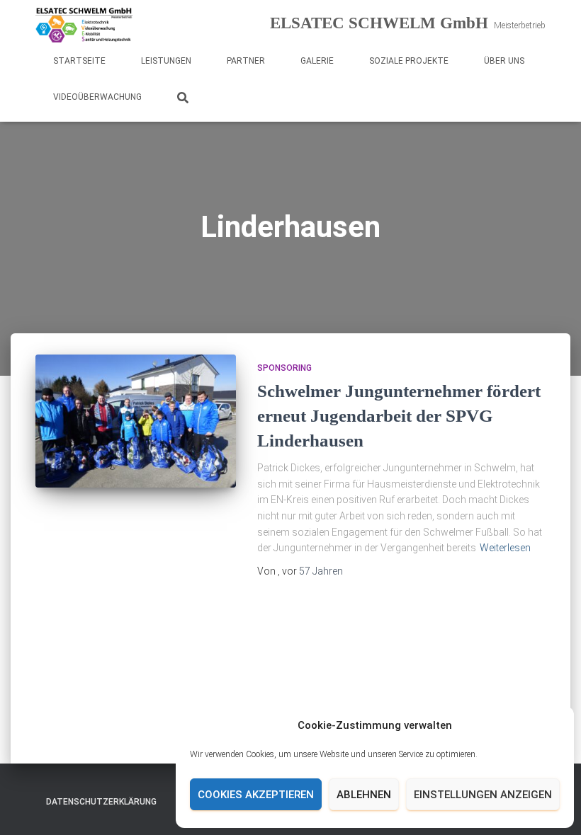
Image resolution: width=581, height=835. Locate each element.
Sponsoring (284, 368)
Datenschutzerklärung (101, 802)
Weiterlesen (505, 547)
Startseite (79, 61)
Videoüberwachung (97, 97)
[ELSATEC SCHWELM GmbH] (84, 24)
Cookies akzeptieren (256, 794)
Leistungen (166, 61)
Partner (246, 61)
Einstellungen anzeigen (483, 794)
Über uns (504, 61)
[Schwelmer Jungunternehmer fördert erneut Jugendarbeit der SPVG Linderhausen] (135, 421)
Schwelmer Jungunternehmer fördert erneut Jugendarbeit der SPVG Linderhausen (399, 415)
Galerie (317, 61)
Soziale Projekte (409, 61)
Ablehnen (364, 794)
